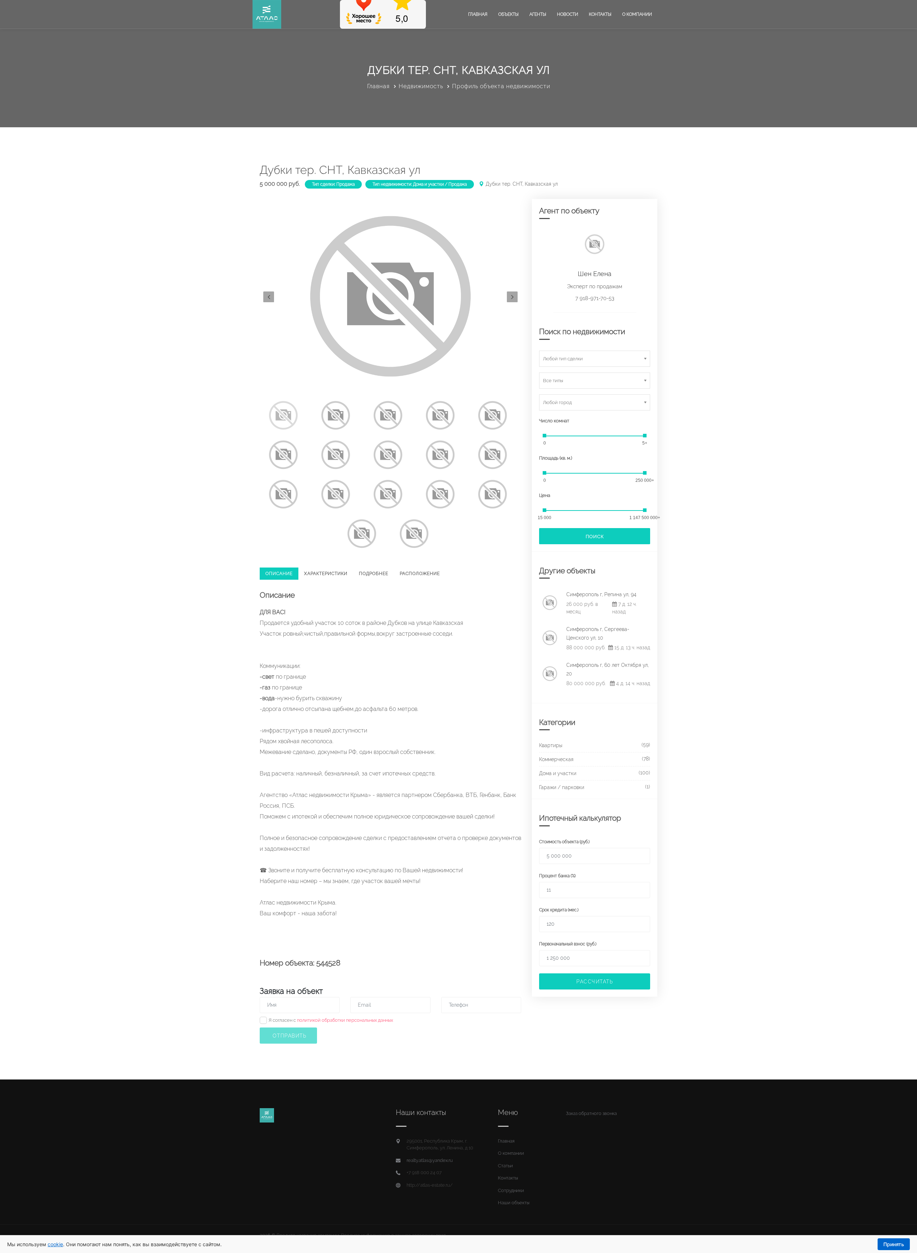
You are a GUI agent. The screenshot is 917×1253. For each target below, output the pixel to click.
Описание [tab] (279, 573)
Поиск (595, 536)
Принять (893, 1244)
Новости (567, 14)
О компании (637, 14)
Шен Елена (594, 273)
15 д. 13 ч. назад (631, 647)
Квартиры (550, 745)
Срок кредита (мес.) (558, 909)
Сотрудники (511, 1190)
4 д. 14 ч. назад (632, 683)
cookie (55, 1244)
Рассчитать (594, 981)
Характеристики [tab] (325, 573)
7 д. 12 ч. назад (624, 607)
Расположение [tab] (420, 573)
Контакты (600, 14)
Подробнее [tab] (373, 573)
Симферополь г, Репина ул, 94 (601, 594)
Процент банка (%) (557, 875)
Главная (478, 14)
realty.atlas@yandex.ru (430, 1160)
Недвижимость (421, 86)
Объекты (508, 14)
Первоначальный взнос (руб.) (567, 943)
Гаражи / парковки (561, 787)
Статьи (505, 1165)
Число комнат (554, 420)
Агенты (537, 14)
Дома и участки (557, 773)
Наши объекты (513, 1202)
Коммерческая (556, 759)
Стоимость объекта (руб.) (564, 841)
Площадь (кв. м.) (555, 458)
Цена (544, 495)
